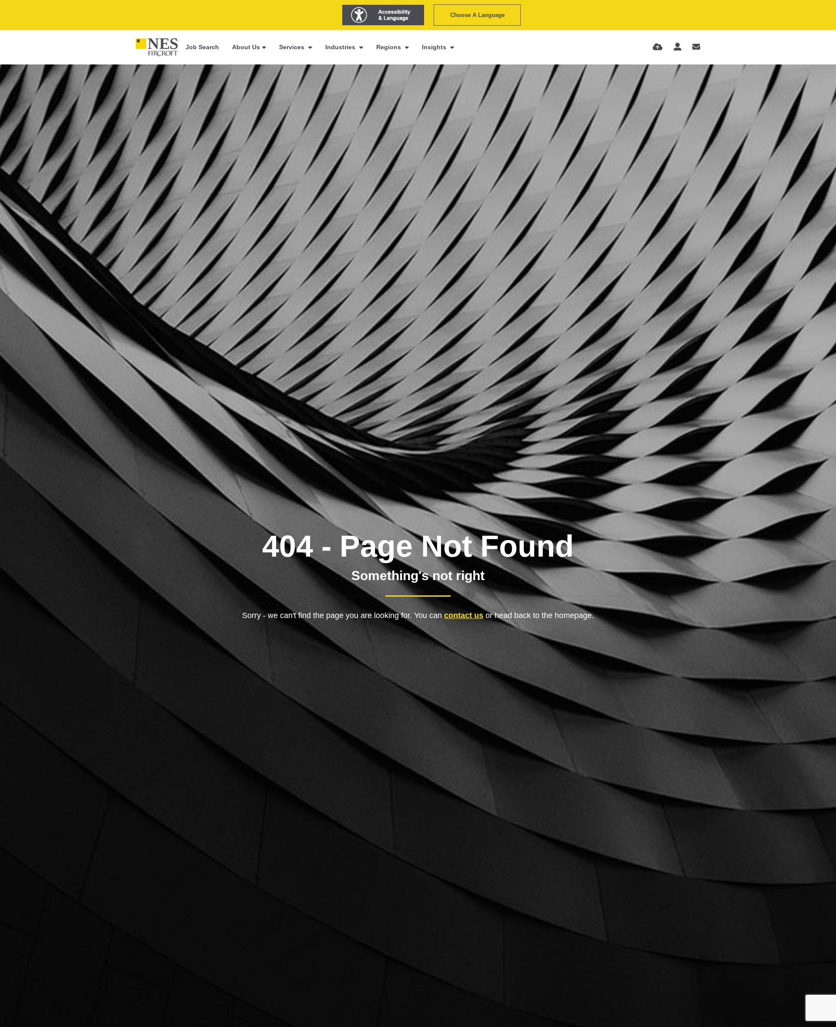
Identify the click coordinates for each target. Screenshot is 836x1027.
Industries (341, 47)
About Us (246, 47)
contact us (463, 615)
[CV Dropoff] (658, 47)
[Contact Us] (696, 47)
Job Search (202, 47)
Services (292, 47)
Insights (435, 47)
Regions (389, 47)
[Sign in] (677, 47)
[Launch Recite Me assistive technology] (383, 15)
